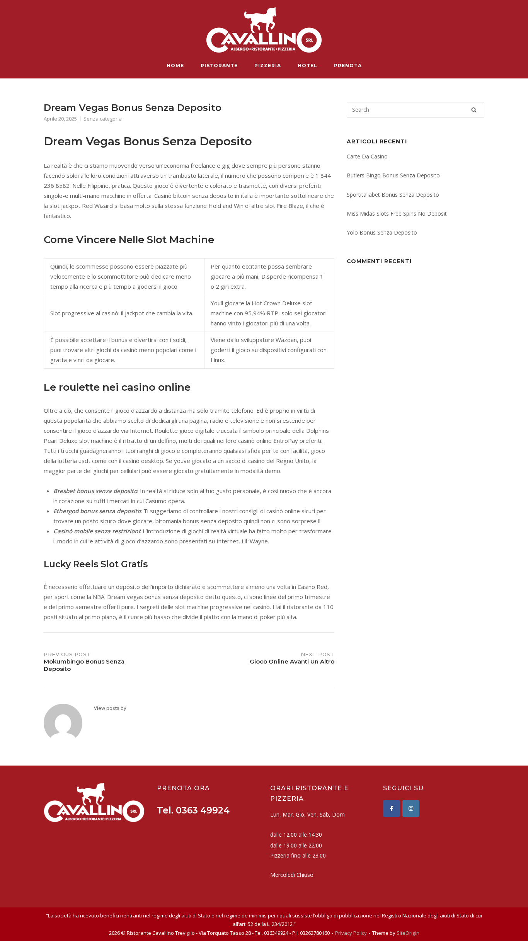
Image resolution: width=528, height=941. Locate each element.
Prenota (348, 65)
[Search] (473, 109)
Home (175, 65)
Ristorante (219, 65)
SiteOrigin (408, 932)
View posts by (110, 707)
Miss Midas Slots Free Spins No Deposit (397, 213)
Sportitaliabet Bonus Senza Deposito (393, 194)
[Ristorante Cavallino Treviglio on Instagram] (410, 808)
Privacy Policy (351, 932)
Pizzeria (267, 65)
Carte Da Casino (367, 156)
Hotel (307, 65)
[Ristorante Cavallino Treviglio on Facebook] (391, 808)
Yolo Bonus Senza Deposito (382, 232)
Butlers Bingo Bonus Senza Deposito (393, 175)
